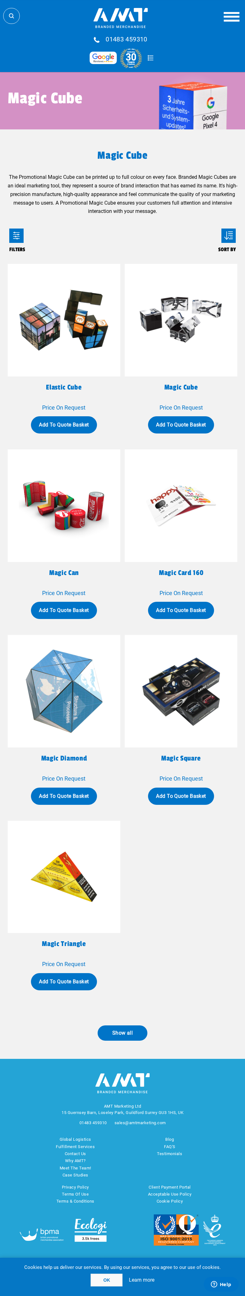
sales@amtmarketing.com (140, 1122)
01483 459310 (126, 39)
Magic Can (64, 573)
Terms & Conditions (75, 1201)
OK (106, 1280)
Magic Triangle (64, 944)
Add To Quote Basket (64, 425)
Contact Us (75, 1153)
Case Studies (75, 1175)
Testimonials (169, 1153)
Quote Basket (150, 58)
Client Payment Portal (170, 1187)
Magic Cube (181, 387)
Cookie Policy (170, 1201)
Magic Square (181, 758)
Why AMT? (75, 1160)
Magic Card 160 (181, 573)
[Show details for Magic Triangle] (64, 877)
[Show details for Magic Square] (181, 691)
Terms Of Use (75, 1194)
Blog (169, 1139)
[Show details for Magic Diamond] (64, 691)
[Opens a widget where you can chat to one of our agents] (221, 1285)
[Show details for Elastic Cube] (64, 320)
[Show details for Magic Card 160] (181, 505)
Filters (16, 236)
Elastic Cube (64, 387)
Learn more (141, 1280)
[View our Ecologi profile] (91, 1230)
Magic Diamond (64, 758)
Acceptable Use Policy (170, 1194)
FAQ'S (169, 1146)
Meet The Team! (75, 1168)
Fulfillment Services (75, 1146)
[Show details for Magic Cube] (181, 320)
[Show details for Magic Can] (64, 505)
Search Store (11, 16)
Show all (122, 1033)
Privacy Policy (75, 1187)
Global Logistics (75, 1139)
